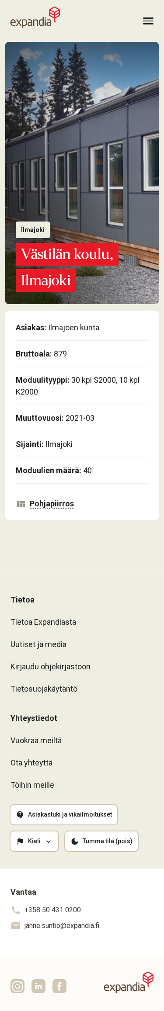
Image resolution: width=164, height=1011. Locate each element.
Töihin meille (32, 784)
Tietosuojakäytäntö (43, 688)
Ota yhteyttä (31, 762)
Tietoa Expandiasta (43, 622)
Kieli (34, 841)
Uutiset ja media (38, 644)
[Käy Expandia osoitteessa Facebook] (59, 986)
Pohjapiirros (52, 503)
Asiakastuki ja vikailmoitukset (70, 814)
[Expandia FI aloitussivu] (35, 17)
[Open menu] (148, 21)
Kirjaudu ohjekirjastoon (50, 666)
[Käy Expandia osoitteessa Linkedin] (38, 986)
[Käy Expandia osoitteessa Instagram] (17, 986)
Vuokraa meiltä (36, 740)
